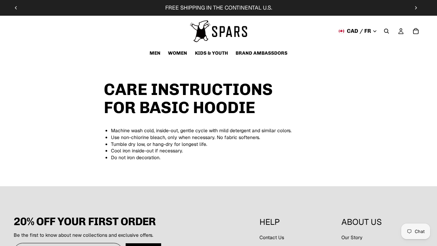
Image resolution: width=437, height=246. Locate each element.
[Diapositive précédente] (16, 7)
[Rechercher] (386, 31)
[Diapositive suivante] (415, 7)
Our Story (352, 237)
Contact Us (271, 237)
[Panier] (415, 31)
